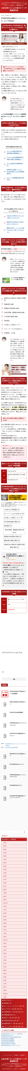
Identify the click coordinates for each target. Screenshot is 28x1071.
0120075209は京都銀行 (7, 1038)
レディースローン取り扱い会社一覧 (13, 1026)
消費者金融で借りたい (10, 1014)
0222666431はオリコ (16, 785)
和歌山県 (5, 940)
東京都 (4, 899)
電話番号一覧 (7, 1003)
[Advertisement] (14, 629)
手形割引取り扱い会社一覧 (11, 1020)
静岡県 (4, 876)
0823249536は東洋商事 (11, 747)
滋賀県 (4, 923)
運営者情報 (22, 1055)
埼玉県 (4, 909)
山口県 (4, 956)
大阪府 (4, 933)
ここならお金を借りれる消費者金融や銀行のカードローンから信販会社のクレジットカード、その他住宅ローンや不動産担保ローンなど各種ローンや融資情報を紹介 (14, 1065)
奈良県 (4, 930)
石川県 (4, 879)
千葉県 (4, 906)
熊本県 (4, 987)
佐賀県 (4, 977)
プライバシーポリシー (8, 1055)
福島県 (4, 862)
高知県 (4, 966)
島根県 (4, 946)
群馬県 (4, 919)
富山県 (4, 886)
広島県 (4, 950)
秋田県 (4, 849)
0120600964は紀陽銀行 (7, 1040)
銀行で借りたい (8, 1000)
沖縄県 (4, 997)
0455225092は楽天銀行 (8, 1042)
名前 (3, 672)
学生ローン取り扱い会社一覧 (11, 1017)
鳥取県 (4, 953)
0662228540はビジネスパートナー (11, 1045)
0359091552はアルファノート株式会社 (12, 1033)
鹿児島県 (5, 993)
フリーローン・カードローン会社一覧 (14, 1006)
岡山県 (4, 943)
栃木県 (4, 916)
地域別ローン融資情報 (10, 839)
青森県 (4, 846)
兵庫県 (4, 936)
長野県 (4, 869)
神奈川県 (5, 903)
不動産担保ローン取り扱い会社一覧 (13, 1012)
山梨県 (4, 872)
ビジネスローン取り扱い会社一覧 (13, 1009)
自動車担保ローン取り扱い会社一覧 (13, 1023)
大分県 (4, 983)
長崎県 (4, 980)
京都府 (4, 926)
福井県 (4, 896)
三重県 (4, 893)
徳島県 (4, 960)
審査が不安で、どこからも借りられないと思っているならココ (15, 230)
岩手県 (4, 852)
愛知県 (4, 889)
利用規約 (16, 1055)
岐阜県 (4, 883)
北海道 (4, 842)
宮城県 (4, 856)
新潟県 (4, 866)
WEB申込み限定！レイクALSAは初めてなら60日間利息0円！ (15, 171)
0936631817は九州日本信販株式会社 (11, 1037)
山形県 (4, 859)
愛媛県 (4, 970)
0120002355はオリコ (7, 1035)
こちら (11, 58)
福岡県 (4, 973)
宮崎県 (4, 990)
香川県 (4, 963)
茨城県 (4, 913)
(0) (23, 49)
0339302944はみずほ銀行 (8, 1043)
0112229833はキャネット (17, 764)
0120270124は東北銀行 (16, 712)
